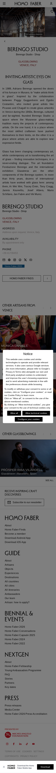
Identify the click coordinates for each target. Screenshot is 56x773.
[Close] (3, 766)
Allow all (14, 413)
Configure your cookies (29, 419)
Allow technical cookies (36, 413)
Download (45, 767)
